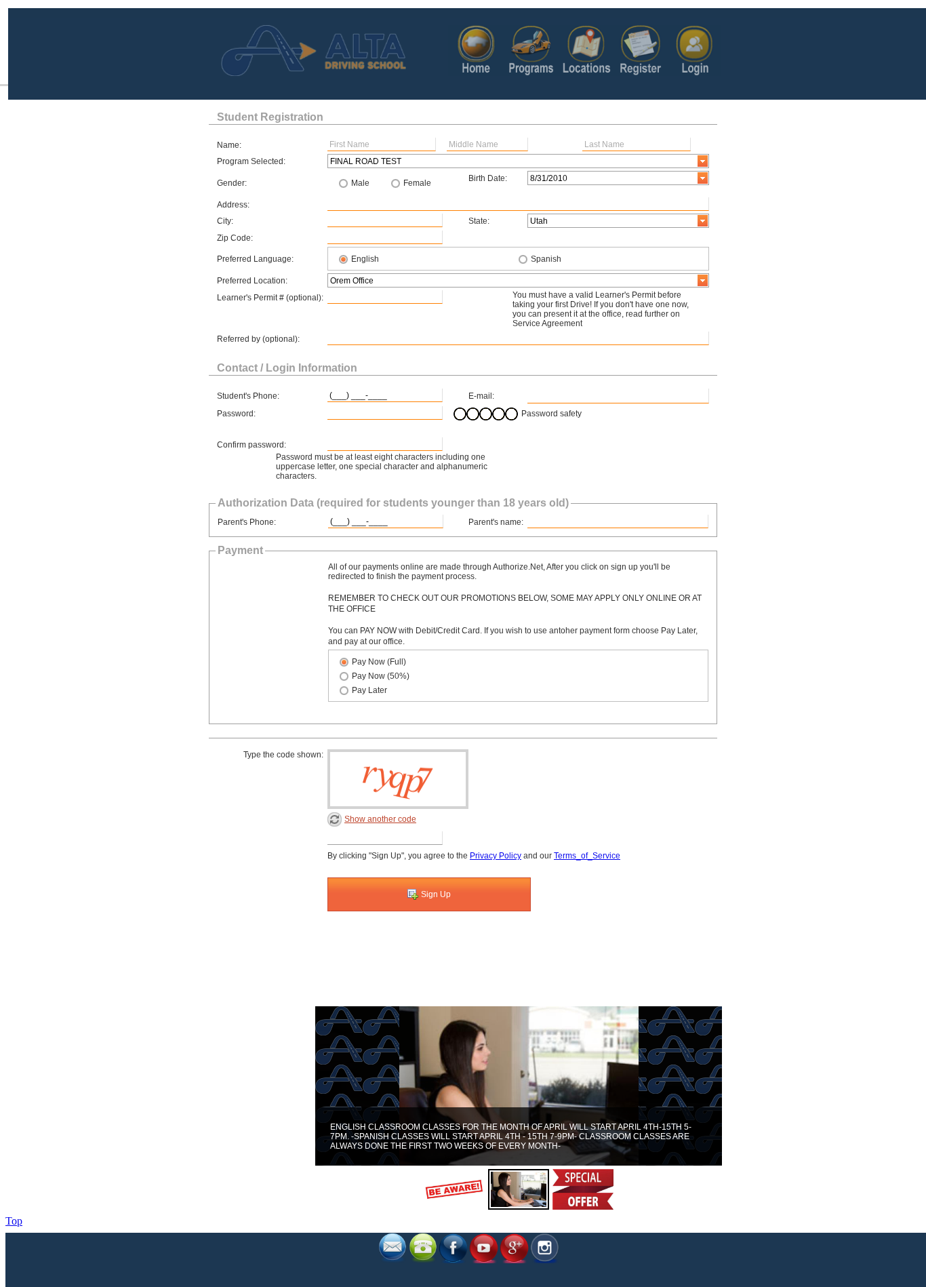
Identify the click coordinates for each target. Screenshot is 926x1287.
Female (417, 183)
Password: (236, 413)
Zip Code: (235, 238)
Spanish (546, 259)
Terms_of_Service (587, 855)
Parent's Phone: (247, 522)
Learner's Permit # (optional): (270, 297)
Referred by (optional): (258, 339)
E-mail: (481, 396)
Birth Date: (487, 178)
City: (225, 221)
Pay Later (369, 690)
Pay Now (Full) (379, 662)
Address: (233, 205)
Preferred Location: (252, 280)
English (365, 259)
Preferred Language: (255, 259)
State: (478, 221)
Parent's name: (495, 522)
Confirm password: (251, 445)
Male (360, 183)
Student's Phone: (248, 396)
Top (13, 1221)
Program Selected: (251, 161)
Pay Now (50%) (380, 676)
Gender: (232, 183)
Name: (229, 145)
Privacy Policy (495, 855)
